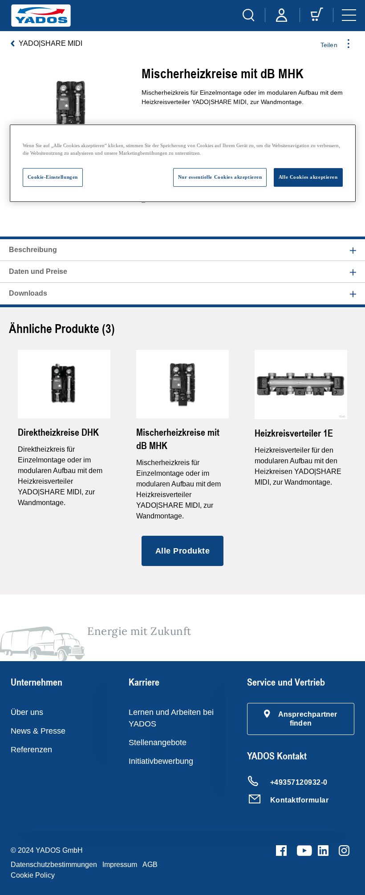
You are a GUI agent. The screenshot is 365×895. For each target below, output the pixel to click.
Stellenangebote (158, 742)
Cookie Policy (33, 875)
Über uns (27, 712)
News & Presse (38, 730)
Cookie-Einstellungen (53, 177)
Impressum (119, 864)
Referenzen (31, 749)
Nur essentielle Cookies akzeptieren (220, 177)
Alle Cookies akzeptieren (308, 177)
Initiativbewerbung (161, 761)
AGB (150, 864)
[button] (300, 719)
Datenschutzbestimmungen (54, 864)
